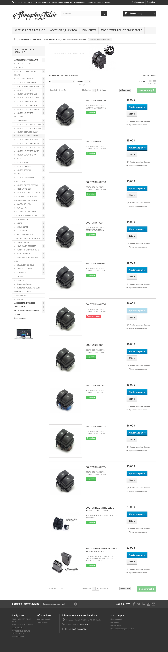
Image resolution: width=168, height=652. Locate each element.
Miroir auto (20, 299)
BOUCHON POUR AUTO (25, 79)
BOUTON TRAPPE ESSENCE (27, 185)
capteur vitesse (21, 295)
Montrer (80, 81)
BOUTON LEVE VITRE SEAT (27, 140)
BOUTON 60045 (93, 141)
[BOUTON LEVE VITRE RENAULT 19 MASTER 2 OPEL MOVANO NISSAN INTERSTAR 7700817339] (65, 563)
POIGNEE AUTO (22, 242)
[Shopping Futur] (35, 15)
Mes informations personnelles (122, 629)
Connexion (150, 2)
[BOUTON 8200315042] (65, 318)
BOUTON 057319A (94, 223)
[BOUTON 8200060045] (65, 115)
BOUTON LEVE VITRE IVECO (27, 109)
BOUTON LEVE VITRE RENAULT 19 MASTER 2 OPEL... (101, 550)
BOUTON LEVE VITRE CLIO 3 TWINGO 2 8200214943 (100, 509)
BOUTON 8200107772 (96, 386)
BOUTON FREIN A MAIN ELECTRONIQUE (24, 179)
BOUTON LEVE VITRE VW (26, 155)
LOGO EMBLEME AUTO (25, 235)
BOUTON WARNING (23, 166)
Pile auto (19, 276)
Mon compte (117, 615)
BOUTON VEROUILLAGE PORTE (28, 193)
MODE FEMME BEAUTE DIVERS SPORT (121, 30)
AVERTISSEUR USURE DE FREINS (25, 73)
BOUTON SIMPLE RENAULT (27, 132)
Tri (50, 81)
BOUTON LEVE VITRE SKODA (27, 143)
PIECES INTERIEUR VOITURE (27, 250)
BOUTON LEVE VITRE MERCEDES (23, 115)
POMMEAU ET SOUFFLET (26, 246)
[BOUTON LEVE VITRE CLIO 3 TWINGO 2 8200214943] (65, 522)
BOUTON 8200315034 (96, 467)
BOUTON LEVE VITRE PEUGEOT (29, 124)
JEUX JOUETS (89, 30)
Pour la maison (20, 318)
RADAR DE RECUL (23, 254)
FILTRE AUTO (21, 231)
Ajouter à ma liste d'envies (139, 121)
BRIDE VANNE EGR (23, 189)
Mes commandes (116, 619)
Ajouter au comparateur (138, 125)
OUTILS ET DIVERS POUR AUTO (28, 238)
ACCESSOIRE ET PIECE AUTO (30, 30)
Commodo (20, 280)
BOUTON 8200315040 (96, 426)
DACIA (18, 159)
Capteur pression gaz (24, 284)
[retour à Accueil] (14, 39)
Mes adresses (115, 626)
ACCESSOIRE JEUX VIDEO (63, 30)
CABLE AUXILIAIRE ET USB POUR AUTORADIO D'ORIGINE (26, 198)
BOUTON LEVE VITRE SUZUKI (28, 147)
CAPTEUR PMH (22, 208)
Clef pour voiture (22, 219)
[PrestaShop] (23, 334)
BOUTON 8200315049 (96, 182)
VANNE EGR (21, 273)
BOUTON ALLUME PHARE (26, 83)
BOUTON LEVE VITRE (24, 90)
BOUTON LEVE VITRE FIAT (26, 102)
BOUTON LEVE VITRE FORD (27, 105)
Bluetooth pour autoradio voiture (27, 86)
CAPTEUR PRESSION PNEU (27, 216)
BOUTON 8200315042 (96, 304)
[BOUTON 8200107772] (65, 400)
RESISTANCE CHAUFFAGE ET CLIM (26, 259)
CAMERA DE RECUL (24, 204)
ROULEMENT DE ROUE (25, 265)
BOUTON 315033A (94, 345)
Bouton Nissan (21, 121)
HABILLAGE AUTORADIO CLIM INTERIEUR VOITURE (27, 290)
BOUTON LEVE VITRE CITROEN (28, 98)
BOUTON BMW (22, 162)
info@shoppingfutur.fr (80, 629)
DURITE (19, 223)
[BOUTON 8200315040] (65, 441)
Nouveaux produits (44, 619)
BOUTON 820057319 (95, 263)
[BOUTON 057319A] (65, 237)
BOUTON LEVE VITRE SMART (27, 151)
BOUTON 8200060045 (96, 101)
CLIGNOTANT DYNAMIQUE (26, 212)
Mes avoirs (114, 622)
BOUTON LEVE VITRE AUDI (26, 94)
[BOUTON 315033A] (65, 359)
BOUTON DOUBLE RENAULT (27, 136)
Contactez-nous (138, 2)
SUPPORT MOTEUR (24, 269)
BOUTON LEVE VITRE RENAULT (28, 128)
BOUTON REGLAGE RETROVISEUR (22, 172)
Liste (154, 83)
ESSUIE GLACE (22, 227)
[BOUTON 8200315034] (65, 481)
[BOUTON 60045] (65, 156)
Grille (150, 83)
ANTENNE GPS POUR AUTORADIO (23, 65)
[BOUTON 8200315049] (65, 196)
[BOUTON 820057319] (65, 278)
